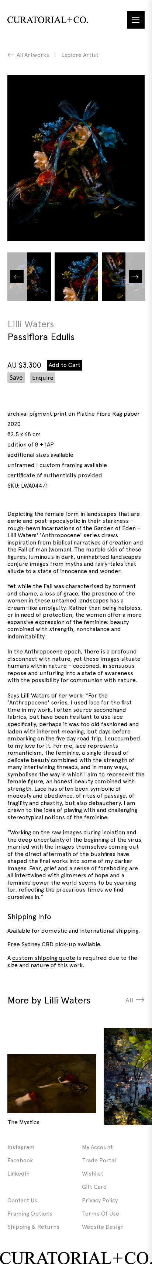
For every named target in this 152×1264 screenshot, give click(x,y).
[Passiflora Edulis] (76, 158)
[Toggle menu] (136, 20)
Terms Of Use (100, 1213)
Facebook (20, 1160)
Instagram (21, 1147)
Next (135, 276)
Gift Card (94, 1186)
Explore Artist (80, 54)
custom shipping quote (43, 957)
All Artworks (33, 54)
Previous (17, 276)
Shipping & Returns (33, 1226)
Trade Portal (99, 1160)
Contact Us (22, 1200)
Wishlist (92, 1173)
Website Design (103, 1226)
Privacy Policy (100, 1200)
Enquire (42, 377)
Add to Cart (64, 364)
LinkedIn (18, 1173)
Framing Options (29, 1213)
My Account (97, 1147)
